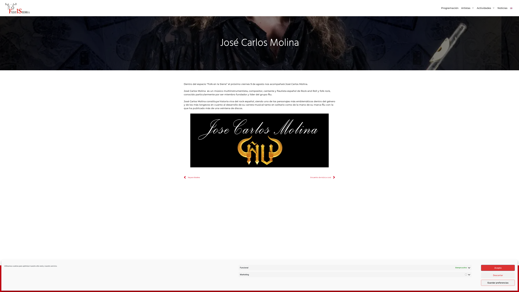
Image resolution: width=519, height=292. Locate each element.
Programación (449, 8)
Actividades (484, 8)
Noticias (502, 8)
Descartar (498, 275)
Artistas (465, 8)
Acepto (498, 268)
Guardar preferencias (497, 282)
